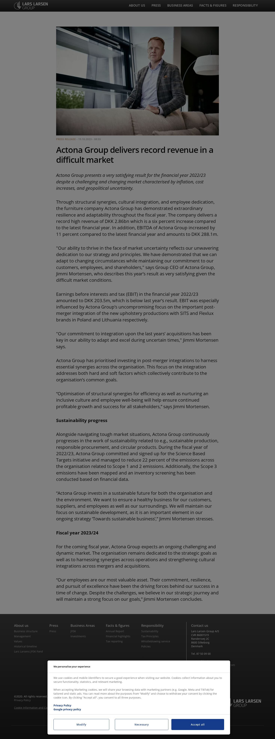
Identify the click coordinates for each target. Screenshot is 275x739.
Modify (81, 724)
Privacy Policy (62, 705)
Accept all (197, 724)
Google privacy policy (67, 709)
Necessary (142, 724)
